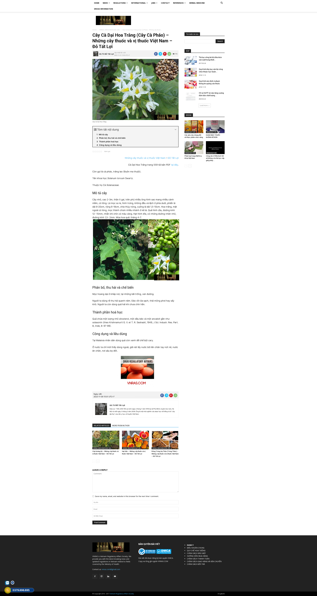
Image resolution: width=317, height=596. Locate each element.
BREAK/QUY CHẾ (190, 132)
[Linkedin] (108, 576)
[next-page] (97, 461)
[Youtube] (114, 576)
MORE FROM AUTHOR (121, 426)
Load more (204, 105)
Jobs (153, 3)
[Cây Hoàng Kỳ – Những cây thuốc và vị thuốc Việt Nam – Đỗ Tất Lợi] (105, 440)
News (105, 3)
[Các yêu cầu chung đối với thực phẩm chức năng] (194, 126)
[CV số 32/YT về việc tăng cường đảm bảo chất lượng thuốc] (191, 96)
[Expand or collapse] (175, 130)
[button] (222, 3)
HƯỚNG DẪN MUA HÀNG (197, 556)
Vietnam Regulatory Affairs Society (122, 594)
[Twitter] (160, 54)
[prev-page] (93, 461)
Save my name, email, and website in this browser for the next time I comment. (127, 496)
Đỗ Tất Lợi (173, 158)
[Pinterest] (165, 54)
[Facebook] (156, 54)
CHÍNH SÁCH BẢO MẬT (196, 553)
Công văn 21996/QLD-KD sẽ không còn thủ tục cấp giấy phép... (215, 158)
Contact (165, 3)
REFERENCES (178, 3)
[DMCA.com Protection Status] (163, 553)
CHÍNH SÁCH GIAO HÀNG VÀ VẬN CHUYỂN (204, 561)
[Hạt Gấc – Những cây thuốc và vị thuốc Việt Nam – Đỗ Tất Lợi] (135, 440)
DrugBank (221, 594)
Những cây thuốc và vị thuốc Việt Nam (145, 158)
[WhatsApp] (169, 54)
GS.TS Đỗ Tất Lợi (106, 54)
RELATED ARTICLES (101, 426)
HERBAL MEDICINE (197, 3)
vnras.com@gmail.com (111, 569)
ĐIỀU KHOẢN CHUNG (195, 548)
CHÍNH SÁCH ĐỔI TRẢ (196, 564)
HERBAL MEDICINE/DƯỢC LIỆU (109, 30)
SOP (187, 51)
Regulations (119, 3)
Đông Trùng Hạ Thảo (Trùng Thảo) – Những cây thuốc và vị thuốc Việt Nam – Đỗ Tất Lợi (165, 453)
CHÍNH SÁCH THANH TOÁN (198, 558)
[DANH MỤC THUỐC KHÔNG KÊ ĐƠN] (215, 126)
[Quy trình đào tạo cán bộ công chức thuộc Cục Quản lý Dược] (191, 72)
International (138, 3)
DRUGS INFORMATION (103, 9)
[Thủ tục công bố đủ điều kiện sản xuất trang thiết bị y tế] (191, 60)
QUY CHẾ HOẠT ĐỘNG (196, 550)
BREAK (188, 115)
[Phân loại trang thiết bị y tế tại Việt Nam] (194, 147)
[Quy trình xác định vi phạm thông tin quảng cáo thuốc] (191, 84)
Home (96, 3)
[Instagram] (101, 576)
